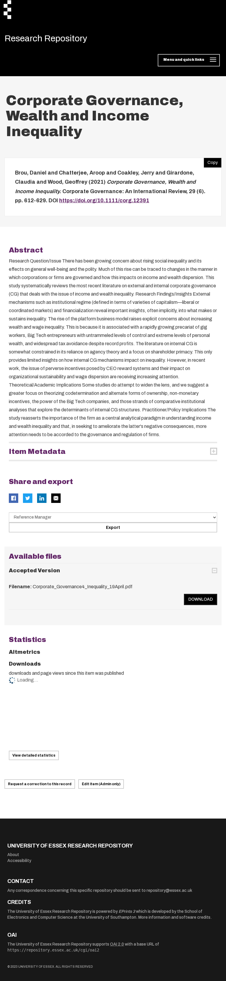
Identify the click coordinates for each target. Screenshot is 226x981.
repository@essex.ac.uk (169, 890)
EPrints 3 (127, 911)
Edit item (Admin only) (101, 784)
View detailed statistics (33, 755)
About (13, 855)
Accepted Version (34, 570)
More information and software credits (174, 917)
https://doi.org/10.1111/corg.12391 (104, 200)
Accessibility (19, 860)
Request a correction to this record (40, 784)
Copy (211, 161)
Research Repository (45, 38)
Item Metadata (37, 451)
